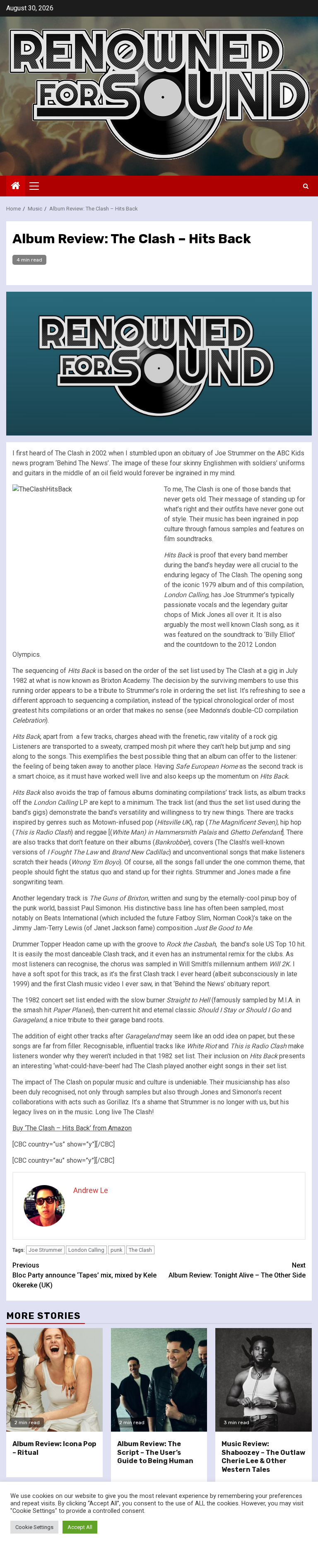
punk (117, 1250)
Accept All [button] (79, 1527)
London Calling (86, 1250)
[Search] (306, 186)
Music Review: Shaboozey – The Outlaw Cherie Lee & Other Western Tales (263, 1456)
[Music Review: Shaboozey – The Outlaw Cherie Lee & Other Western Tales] (263, 1380)
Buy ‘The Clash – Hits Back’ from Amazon (72, 1128)
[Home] (15, 186)
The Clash (140, 1250)
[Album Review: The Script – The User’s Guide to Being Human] (159, 1380)
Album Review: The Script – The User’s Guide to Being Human (155, 1452)
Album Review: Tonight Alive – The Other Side (237, 1270)
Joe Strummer (45, 1250)
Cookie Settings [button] (34, 1527)
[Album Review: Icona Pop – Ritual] (54, 1380)
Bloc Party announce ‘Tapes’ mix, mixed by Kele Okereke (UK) (84, 1275)
